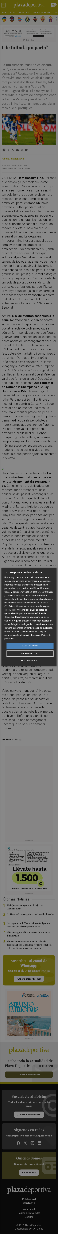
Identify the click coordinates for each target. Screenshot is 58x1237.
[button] (29, 660)
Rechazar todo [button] (29, 653)
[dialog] (29, 617)
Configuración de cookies (28, 635)
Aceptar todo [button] (30, 645)
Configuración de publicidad (39, 628)
